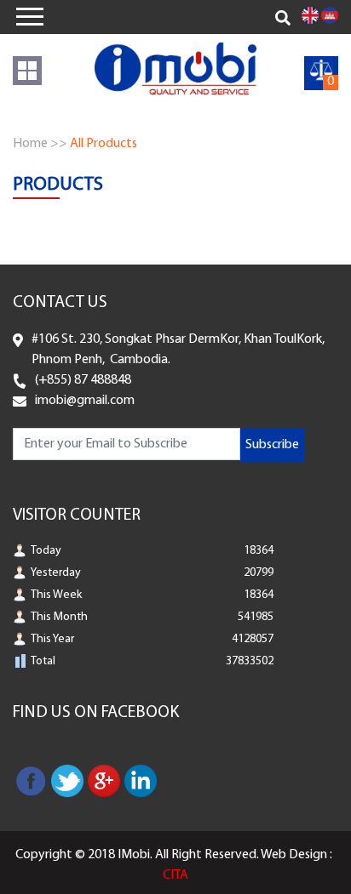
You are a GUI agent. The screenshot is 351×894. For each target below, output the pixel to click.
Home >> (40, 144)
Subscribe (272, 445)
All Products (103, 144)
